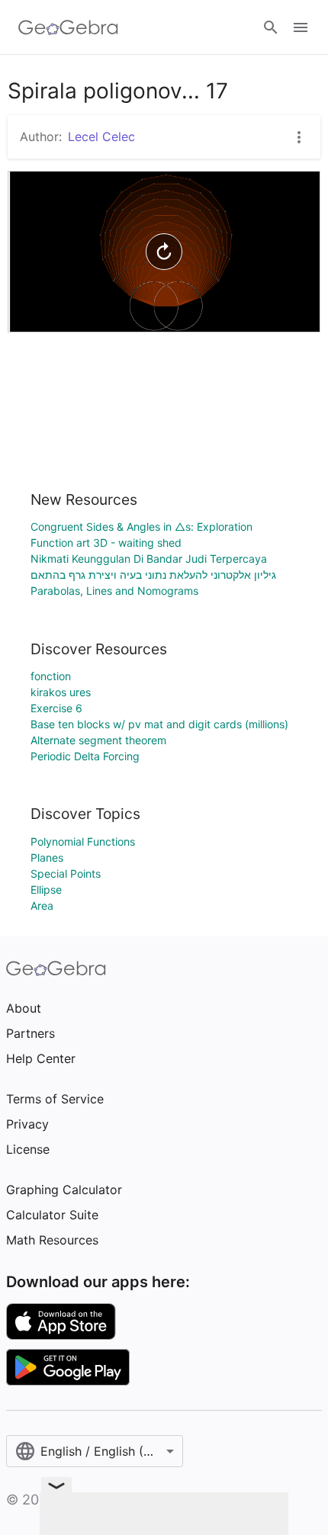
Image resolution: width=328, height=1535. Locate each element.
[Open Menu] (300, 27)
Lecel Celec (101, 136)
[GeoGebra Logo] (68, 27)
